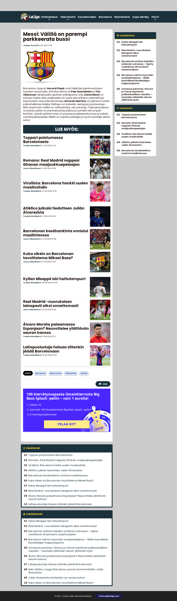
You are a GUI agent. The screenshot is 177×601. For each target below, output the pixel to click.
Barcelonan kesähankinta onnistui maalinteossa (55, 233)
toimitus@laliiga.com (108, 596)
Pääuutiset (71, 373)
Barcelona (105, 17)
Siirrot (155, 17)
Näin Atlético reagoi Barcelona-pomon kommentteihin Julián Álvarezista (65, 571)
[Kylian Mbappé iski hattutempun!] (100, 287)
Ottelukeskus (49, 17)
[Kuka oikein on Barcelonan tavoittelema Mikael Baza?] (100, 262)
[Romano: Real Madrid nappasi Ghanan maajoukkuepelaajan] (100, 168)
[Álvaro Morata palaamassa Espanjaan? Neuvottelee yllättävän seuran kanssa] (100, 332)
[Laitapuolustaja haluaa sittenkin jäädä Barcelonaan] (100, 355)
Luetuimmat (34, 513)
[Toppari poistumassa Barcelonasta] (100, 146)
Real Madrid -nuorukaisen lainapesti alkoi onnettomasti (50, 303)
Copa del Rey (140, 17)
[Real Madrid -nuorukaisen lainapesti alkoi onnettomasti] (100, 310)
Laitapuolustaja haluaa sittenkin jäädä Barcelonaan (53, 349)
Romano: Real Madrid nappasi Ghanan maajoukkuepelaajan (51, 162)
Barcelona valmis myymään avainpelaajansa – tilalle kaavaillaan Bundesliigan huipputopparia (68, 541)
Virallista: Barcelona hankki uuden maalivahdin (55, 185)
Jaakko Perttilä (31, 45)
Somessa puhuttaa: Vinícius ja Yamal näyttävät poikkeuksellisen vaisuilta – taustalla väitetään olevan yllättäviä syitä (67, 549)
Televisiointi (68, 17)
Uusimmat (33, 448)
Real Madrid (122, 17)
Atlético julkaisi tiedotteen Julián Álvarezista (53, 210)
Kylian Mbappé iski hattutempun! (54, 278)
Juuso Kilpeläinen (32, 168)
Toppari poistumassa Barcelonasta (43, 139)
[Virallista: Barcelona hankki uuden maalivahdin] (100, 191)
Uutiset (84, 373)
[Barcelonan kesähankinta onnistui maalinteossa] (100, 239)
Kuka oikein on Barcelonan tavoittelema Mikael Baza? (48, 255)
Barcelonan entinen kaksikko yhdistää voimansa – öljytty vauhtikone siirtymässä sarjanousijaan (63, 532)
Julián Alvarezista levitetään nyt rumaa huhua (56, 577)
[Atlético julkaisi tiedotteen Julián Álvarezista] (100, 216)
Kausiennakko (87, 17)
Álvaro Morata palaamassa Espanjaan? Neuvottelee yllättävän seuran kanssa (56, 328)
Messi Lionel (55, 373)
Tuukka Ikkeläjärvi (32, 145)
